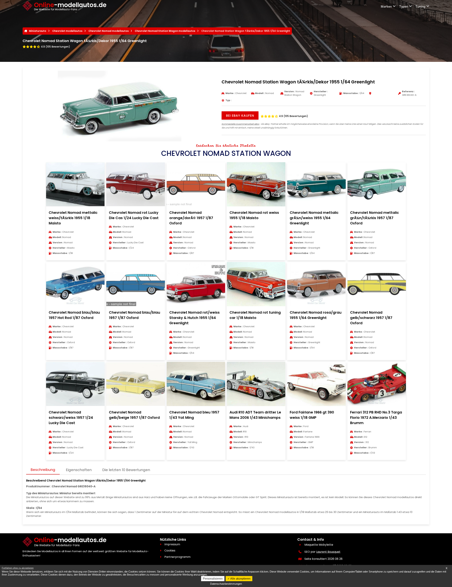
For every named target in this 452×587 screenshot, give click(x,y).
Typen (403, 6)
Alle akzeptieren (240, 578)
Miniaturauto (37, 31)
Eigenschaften (79, 469)
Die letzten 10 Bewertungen (126, 469)
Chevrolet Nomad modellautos (108, 31)
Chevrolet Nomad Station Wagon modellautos (165, 31)
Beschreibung (43, 469)
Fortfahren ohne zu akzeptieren (18, 568)
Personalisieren (213, 578)
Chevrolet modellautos (67, 31)
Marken (386, 6)
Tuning (420, 6)
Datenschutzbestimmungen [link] (226, 583)
